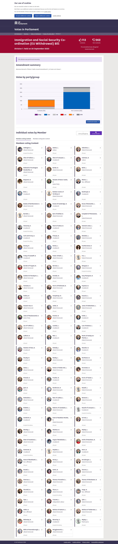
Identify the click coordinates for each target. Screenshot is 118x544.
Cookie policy (67, 542)
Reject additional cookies (42, 16)
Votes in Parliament (26, 29)
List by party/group (83, 133)
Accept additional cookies (23, 16)
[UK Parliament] (21, 23)
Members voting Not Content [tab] (41, 138)
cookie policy (47, 11)
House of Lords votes (48, 34)
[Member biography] (30, 150)
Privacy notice (86, 542)
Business (26, 34)
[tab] (23, 138)
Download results (92, 121)
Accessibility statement (97, 542)
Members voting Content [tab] (23, 138)
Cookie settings (57, 15)
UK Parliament (18, 34)
